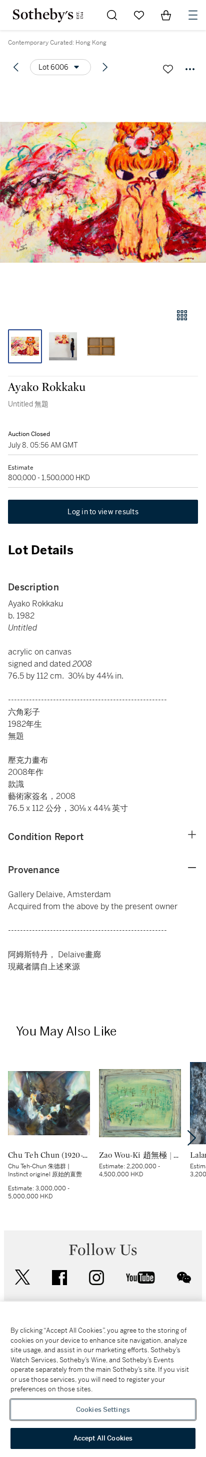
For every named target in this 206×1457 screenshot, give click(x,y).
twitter (22, 1277)
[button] (103, 192)
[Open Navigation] (193, 15)
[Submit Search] (112, 15)
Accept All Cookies (103, 1438)
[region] (103, 1379)
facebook (59, 1277)
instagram (96, 1277)
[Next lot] (105, 67)
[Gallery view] (182, 315)
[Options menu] (190, 69)
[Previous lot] (16, 67)
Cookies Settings (103, 1409)
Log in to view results (103, 511)
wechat (184, 1278)
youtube (140, 1278)
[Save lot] (168, 69)
